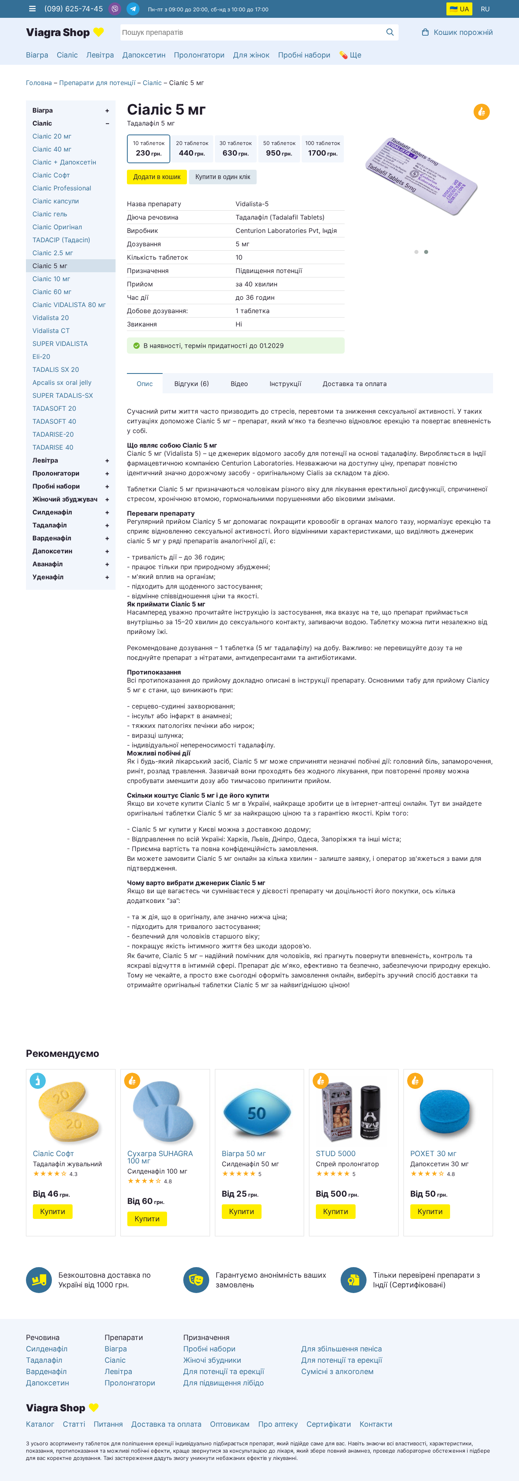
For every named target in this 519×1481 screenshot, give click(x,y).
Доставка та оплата (355, 384)
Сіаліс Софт (51, 175)
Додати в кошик (156, 176)
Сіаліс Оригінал (57, 227)
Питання (108, 1424)
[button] (416, 252)
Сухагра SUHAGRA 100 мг (160, 1157)
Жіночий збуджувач (64, 499)
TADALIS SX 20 (55, 369)
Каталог (40, 1424)
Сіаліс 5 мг (49, 266)
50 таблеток (279, 148)
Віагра (37, 55)
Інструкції (285, 384)
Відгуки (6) (191, 384)
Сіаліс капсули (55, 201)
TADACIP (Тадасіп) (61, 240)
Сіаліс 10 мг (51, 279)
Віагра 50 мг (244, 1153)
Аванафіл (47, 564)
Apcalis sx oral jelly (62, 382)
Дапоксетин (143, 55)
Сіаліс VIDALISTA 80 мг (69, 305)
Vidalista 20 (50, 318)
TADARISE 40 (52, 447)
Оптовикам (230, 1424)
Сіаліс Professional (61, 188)
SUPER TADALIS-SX (62, 395)
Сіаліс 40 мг (51, 149)
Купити (52, 1211)
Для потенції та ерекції (223, 1371)
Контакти (376, 1424)
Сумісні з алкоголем (337, 1371)
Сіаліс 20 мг (51, 136)
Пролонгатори (199, 55)
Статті (74, 1424)
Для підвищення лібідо (223, 1383)
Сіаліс (67, 55)
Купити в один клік (222, 176)
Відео (239, 384)
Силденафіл (52, 512)
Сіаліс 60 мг (51, 292)
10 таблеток (149, 148)
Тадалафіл (49, 525)
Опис (145, 384)
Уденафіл (48, 577)
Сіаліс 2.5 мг (52, 253)
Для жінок (251, 55)
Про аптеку (278, 1424)
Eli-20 (41, 356)
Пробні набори (304, 55)
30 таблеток (235, 148)
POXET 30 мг (433, 1153)
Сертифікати (329, 1424)
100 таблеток (322, 148)
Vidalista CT (51, 331)
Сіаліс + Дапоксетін (64, 162)
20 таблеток (192, 148)
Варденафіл (51, 538)
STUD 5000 (336, 1153)
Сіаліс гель (49, 214)
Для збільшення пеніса (341, 1348)
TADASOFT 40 (54, 421)
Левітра (100, 55)
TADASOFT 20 (54, 408)
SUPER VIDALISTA (60, 343)
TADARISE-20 (53, 434)
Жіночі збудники (212, 1360)
